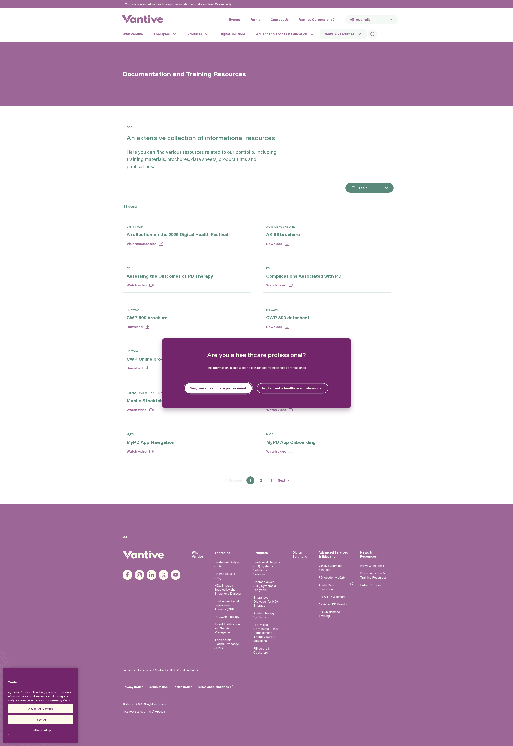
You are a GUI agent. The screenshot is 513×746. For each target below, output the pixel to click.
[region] (40, 705)
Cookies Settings (41, 730)
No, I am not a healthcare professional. (292, 388)
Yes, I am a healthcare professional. (218, 388)
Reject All (41, 719)
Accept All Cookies (40, 708)
